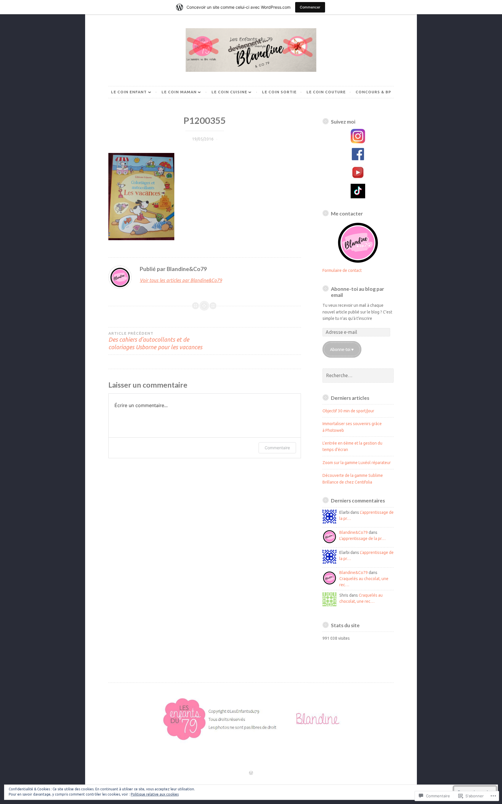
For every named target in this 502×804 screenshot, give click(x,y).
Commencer (310, 7)
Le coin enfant (129, 92)
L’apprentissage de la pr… (362, 538)
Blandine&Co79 (353, 532)
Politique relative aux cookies (155, 794)
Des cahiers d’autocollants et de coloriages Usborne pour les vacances (155, 340)
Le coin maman (179, 92)
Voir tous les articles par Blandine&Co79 (181, 280)
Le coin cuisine (229, 92)
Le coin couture (326, 92)
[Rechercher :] (358, 375)
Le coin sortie (279, 92)
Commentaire (277, 447)
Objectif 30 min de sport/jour (348, 411)
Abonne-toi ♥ (342, 349)
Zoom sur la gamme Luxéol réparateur (356, 462)
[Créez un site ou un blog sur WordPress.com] (251, 773)
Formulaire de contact (342, 270)
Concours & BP (373, 92)
